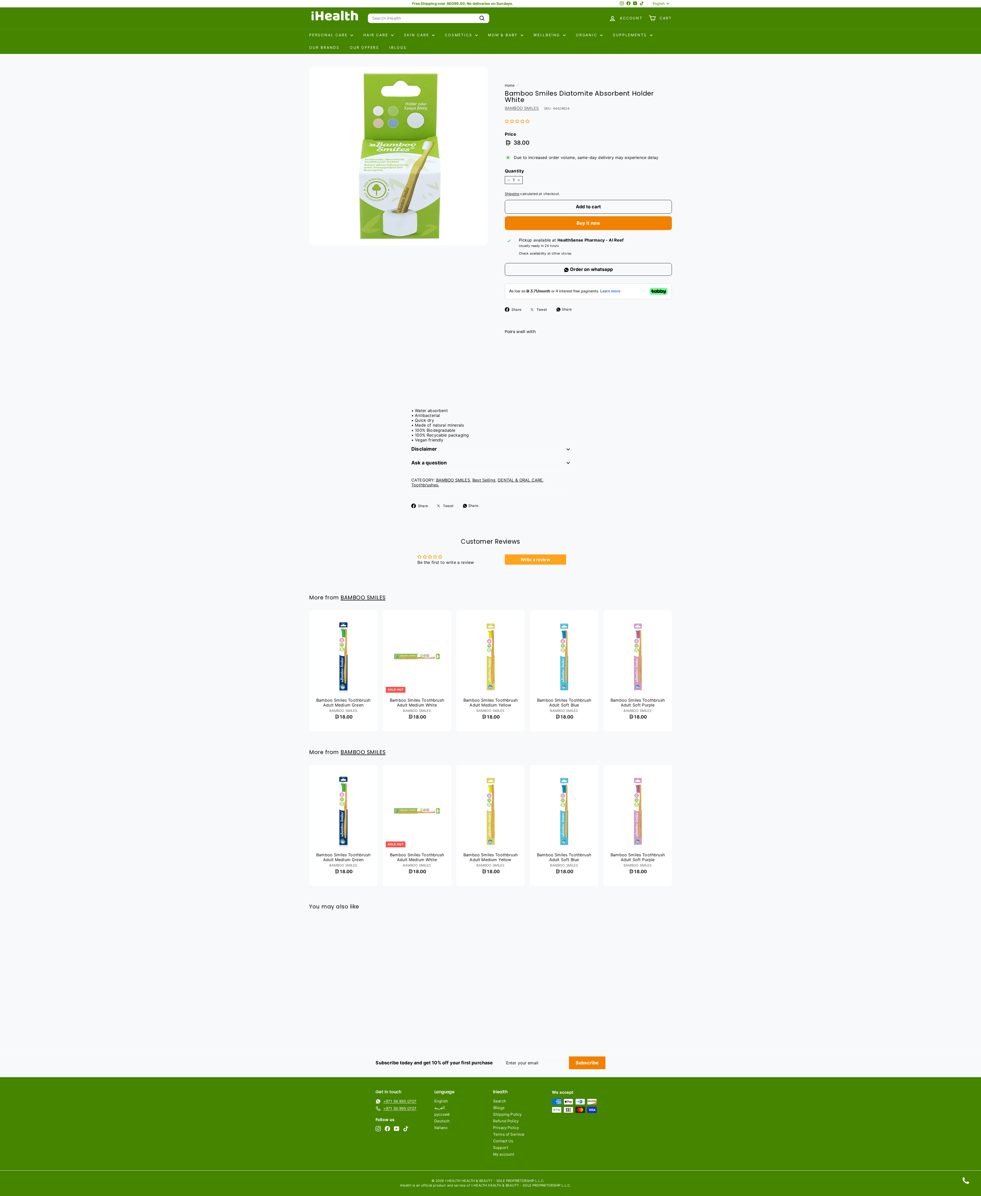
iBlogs (398, 47)
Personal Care (329, 35)
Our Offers (364, 47)
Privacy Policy (506, 1127)
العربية (439, 1107)
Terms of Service (509, 1134)
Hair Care (376, 35)
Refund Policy (506, 1121)
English (441, 1101)
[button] (517, 121)
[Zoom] (398, 156)
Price (510, 134)
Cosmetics (459, 35)
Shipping (512, 194)
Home (510, 85)
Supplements (631, 35)
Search (499, 1101)
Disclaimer (424, 449)
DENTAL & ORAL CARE (520, 480)
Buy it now (588, 223)
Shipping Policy (507, 1114)
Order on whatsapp (591, 269)
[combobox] (428, 18)
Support (500, 1147)
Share (566, 309)
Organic (587, 35)
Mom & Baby (503, 35)
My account (503, 1154)
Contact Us (503, 1140)
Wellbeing (547, 35)
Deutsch (442, 1121)
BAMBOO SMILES (522, 108)
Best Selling (483, 480)
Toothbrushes (424, 484)
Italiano (441, 1127)
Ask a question (429, 463)
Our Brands (324, 47)
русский (442, 1114)
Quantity (514, 171)
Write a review (535, 559)
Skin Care (417, 35)
